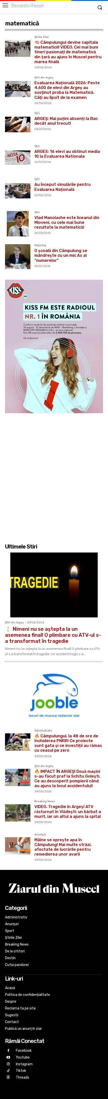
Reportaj (40, 245)
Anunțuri (40, 834)
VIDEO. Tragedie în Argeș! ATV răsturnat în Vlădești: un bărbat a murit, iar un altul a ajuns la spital (67, 811)
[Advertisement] (54, 478)
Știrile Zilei (41, 37)
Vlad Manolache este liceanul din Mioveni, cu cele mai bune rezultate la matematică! (66, 222)
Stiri (37, 113)
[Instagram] (8, 1064)
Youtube (23, 1057)
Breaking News (44, 801)
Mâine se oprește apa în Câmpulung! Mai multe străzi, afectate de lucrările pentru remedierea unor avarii (62, 847)
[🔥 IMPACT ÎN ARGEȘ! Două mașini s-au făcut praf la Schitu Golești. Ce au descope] (17, 777)
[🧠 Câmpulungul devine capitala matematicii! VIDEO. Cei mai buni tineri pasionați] (17, 48)
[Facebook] (8, 1050)
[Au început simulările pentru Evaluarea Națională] (17, 190)
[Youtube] (8, 1057)
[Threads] (8, 1077)
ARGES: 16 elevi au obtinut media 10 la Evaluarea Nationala (67, 154)
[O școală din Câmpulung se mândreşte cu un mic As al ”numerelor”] (17, 256)
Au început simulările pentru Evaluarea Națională (62, 187)
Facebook (24, 1050)
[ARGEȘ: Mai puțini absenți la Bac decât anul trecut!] (17, 124)
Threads (22, 1077)
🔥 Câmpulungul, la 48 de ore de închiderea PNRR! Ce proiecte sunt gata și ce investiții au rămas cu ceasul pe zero (68, 743)
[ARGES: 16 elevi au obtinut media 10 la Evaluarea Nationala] (17, 157)
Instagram (24, 1064)
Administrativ (43, 730)
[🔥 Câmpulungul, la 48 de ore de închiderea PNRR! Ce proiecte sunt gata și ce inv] (17, 742)
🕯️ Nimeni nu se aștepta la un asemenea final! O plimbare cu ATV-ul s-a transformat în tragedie (53, 635)
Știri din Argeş (43, 77)
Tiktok (21, 1071)
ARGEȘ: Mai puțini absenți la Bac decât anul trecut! (66, 121)
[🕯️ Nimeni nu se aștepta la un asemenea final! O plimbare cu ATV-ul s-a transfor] (54, 585)
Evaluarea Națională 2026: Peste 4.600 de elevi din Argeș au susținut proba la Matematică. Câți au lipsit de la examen (67, 90)
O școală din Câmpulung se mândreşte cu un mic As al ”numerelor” (60, 255)
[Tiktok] (8, 1071)
